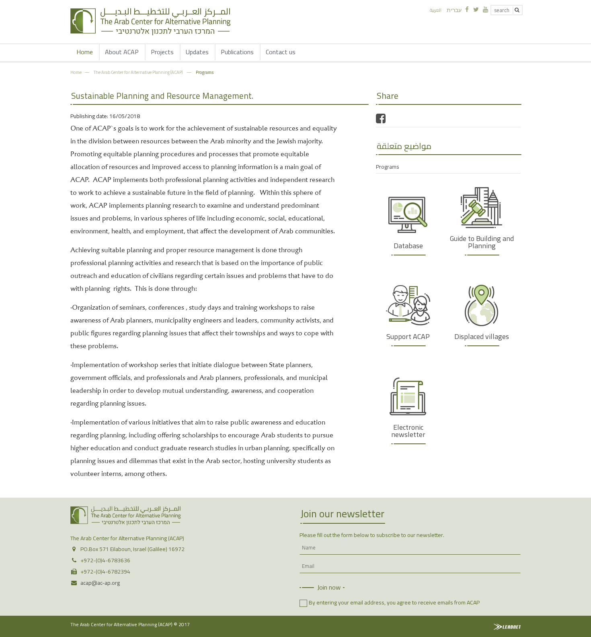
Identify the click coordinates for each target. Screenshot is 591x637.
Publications (237, 52)
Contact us (281, 52)
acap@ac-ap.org (100, 583)
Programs (204, 72)
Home (84, 52)
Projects (162, 52)
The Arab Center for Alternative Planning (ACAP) (138, 72)
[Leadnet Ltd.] (507, 627)
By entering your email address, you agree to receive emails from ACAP (394, 602)
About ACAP (122, 52)
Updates (197, 52)
